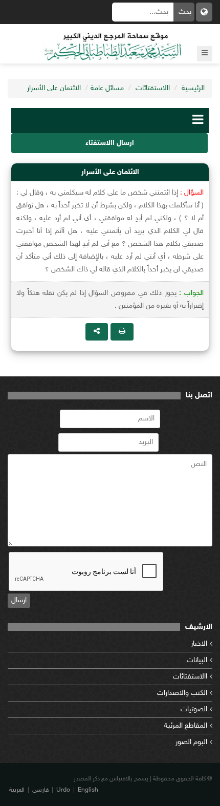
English (88, 790)
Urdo (63, 790)
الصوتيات (194, 709)
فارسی (40, 790)
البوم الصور (191, 742)
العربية (17, 790)
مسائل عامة (107, 88)
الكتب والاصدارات (182, 693)
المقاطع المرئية (185, 726)
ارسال (19, 600)
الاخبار (199, 644)
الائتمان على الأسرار (54, 88)
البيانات (197, 660)
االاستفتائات (153, 88)
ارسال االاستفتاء (109, 143)
